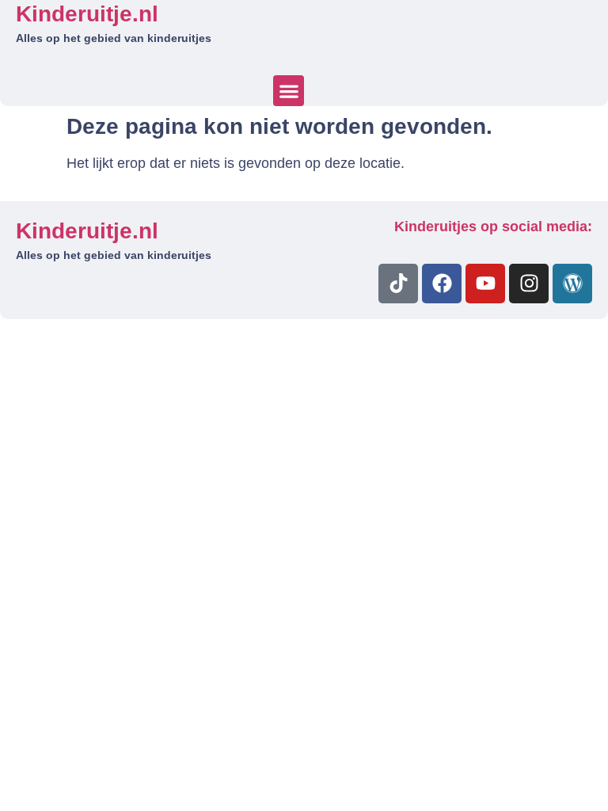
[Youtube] (485, 283)
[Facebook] (442, 283)
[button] (288, 90)
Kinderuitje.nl (87, 14)
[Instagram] (529, 283)
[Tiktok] (398, 283)
